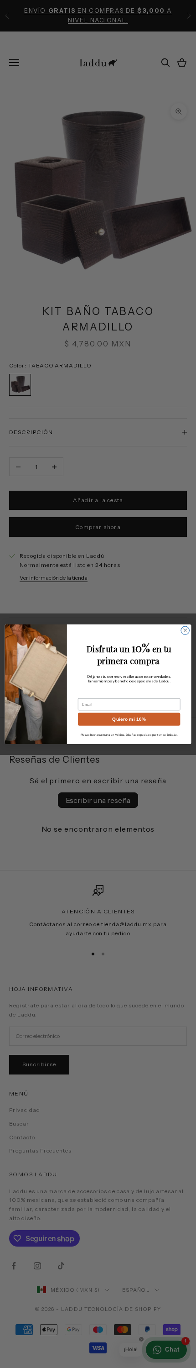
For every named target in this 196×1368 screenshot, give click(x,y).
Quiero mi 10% (129, 719)
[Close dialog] (185, 630)
